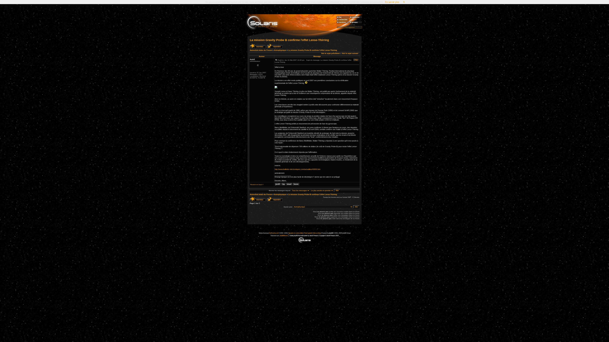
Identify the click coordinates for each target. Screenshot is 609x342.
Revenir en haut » (256, 184)
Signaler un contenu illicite (295, 233)
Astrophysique (280, 50)
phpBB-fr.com (284, 235)
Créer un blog (317, 233)
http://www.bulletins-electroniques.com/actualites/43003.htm (297, 169)
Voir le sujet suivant (350, 53)
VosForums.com (274, 233)
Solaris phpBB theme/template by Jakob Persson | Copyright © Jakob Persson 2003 (314, 235)
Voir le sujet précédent (330, 53)
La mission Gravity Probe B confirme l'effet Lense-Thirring (289, 40)
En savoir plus (392, 2)
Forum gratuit (308, 233)
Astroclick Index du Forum (261, 50)
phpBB (331, 233)
